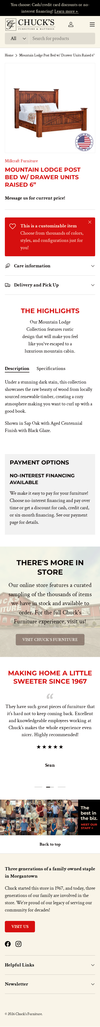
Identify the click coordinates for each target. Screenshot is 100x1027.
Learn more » (66, 11)
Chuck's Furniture (29, 1014)
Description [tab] (17, 368)
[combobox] (50, 38)
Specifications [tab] (51, 368)
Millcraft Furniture (21, 161)
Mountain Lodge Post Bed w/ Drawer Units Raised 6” (57, 55)
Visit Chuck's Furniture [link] (50, 639)
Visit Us (19, 926)
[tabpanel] (50, 412)
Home (9, 55)
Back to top (50, 844)
